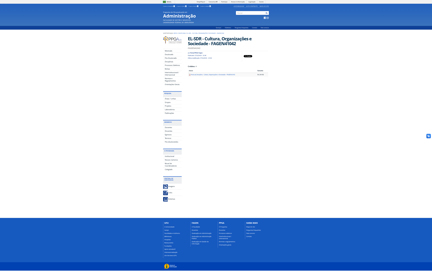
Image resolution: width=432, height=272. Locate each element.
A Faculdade (196, 227)
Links (170, 192)
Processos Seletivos (172, 65)
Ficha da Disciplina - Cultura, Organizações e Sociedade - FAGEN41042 (213, 74)
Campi (166, 230)
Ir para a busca (193, 6)
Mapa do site (264, 6)
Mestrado (168, 51)
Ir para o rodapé (205, 6)
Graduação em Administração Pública (202, 237)
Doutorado (169, 54)
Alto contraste (252, 6)
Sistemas (171, 199)
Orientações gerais (225, 245)
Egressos (168, 134)
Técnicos (168, 138)
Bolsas (167, 69)
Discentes (168, 131)
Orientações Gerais (172, 84)
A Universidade (169, 227)
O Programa (223, 227)
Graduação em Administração (202, 233)
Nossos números (171, 160)
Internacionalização (170, 252)
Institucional (169, 156)
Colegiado (168, 169)
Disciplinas (182, 33)
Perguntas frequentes (241, 28)
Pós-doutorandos (171, 142)
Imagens (171, 186)
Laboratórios (170, 109)
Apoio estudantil (169, 249)
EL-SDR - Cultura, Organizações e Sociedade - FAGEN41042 (205, 33)
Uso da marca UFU (170, 255)
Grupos (168, 102)
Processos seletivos (225, 233)
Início (175, 33)
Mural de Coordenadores (171, 164)
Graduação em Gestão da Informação (200, 243)
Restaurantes (168, 243)
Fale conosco (265, 28)
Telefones (228, 28)
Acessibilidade (239, 6)
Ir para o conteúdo (168, 6)
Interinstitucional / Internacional (172, 73)
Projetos (168, 106)
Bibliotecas (168, 236)
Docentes (168, 127)
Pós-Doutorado (171, 58)
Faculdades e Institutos (172, 233)
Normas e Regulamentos (170, 79)
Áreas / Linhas (170, 99)
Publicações (169, 113)
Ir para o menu (181, 6)
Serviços (218, 28)
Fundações (168, 246)
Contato (254, 28)
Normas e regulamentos (227, 242)
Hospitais (167, 240)
